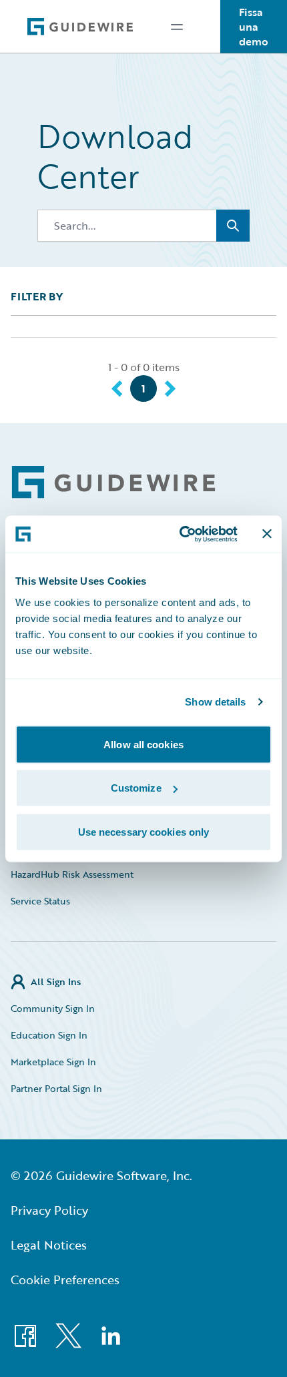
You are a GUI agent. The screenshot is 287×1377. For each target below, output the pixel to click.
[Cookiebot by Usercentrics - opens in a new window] (180, 534)
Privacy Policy (49, 1210)
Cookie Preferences (65, 1279)
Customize (136, 788)
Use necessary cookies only (144, 831)
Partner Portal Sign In (56, 1088)
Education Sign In (49, 1035)
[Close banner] (267, 534)
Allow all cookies (143, 744)
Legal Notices (49, 1245)
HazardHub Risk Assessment (72, 874)
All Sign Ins (56, 982)
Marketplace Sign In (53, 1062)
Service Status (40, 901)
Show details (215, 702)
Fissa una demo (253, 26)
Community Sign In (53, 1008)
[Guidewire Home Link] (113, 482)
